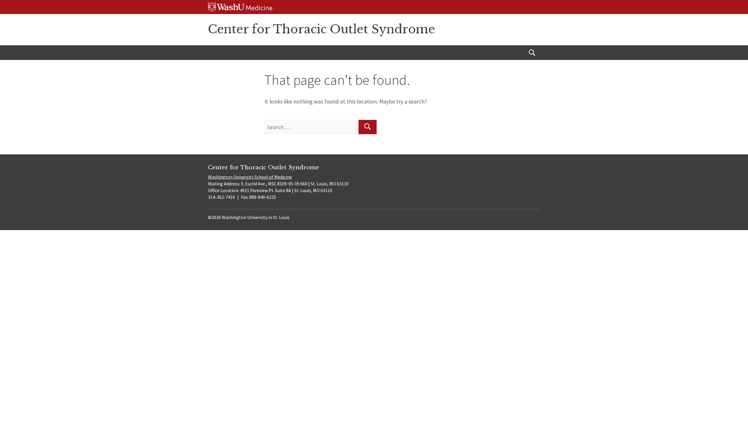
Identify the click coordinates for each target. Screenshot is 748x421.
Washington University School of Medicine (250, 177)
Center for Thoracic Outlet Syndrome (321, 29)
